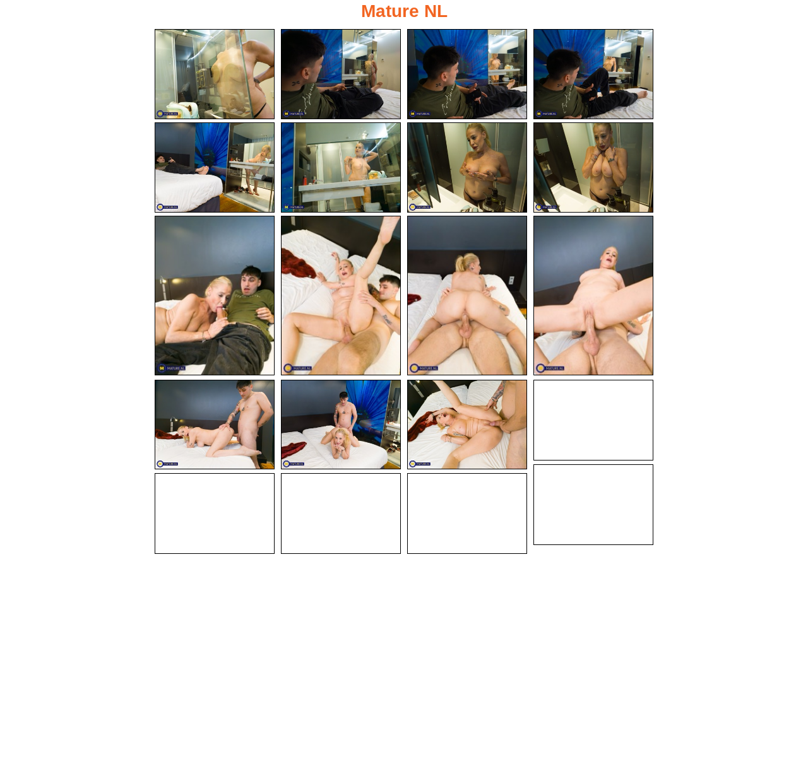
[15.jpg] (467, 425)
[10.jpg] (341, 295)
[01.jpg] (215, 74)
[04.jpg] (593, 74)
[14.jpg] (341, 425)
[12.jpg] (593, 295)
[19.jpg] (341, 513)
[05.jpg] (215, 167)
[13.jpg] (215, 425)
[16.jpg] (593, 420)
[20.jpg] (467, 513)
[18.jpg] (215, 513)
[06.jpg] (341, 167)
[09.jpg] (215, 295)
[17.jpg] (593, 504)
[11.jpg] (467, 295)
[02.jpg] (341, 74)
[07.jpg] (467, 167)
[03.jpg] (467, 74)
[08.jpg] (593, 167)
